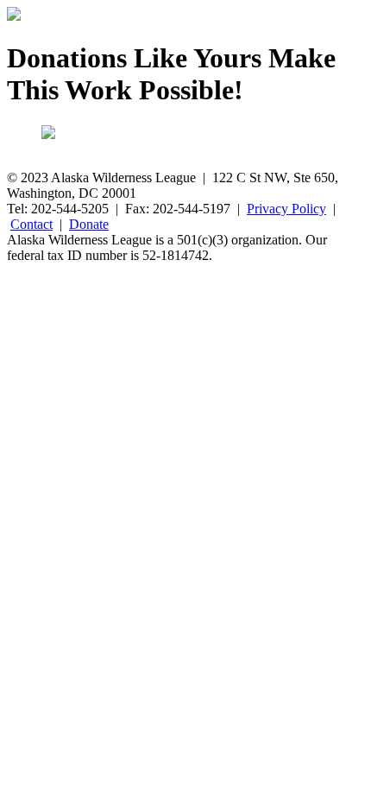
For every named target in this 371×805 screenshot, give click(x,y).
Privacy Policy (286, 208)
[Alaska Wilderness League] (14, 16)
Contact (31, 224)
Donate (89, 224)
